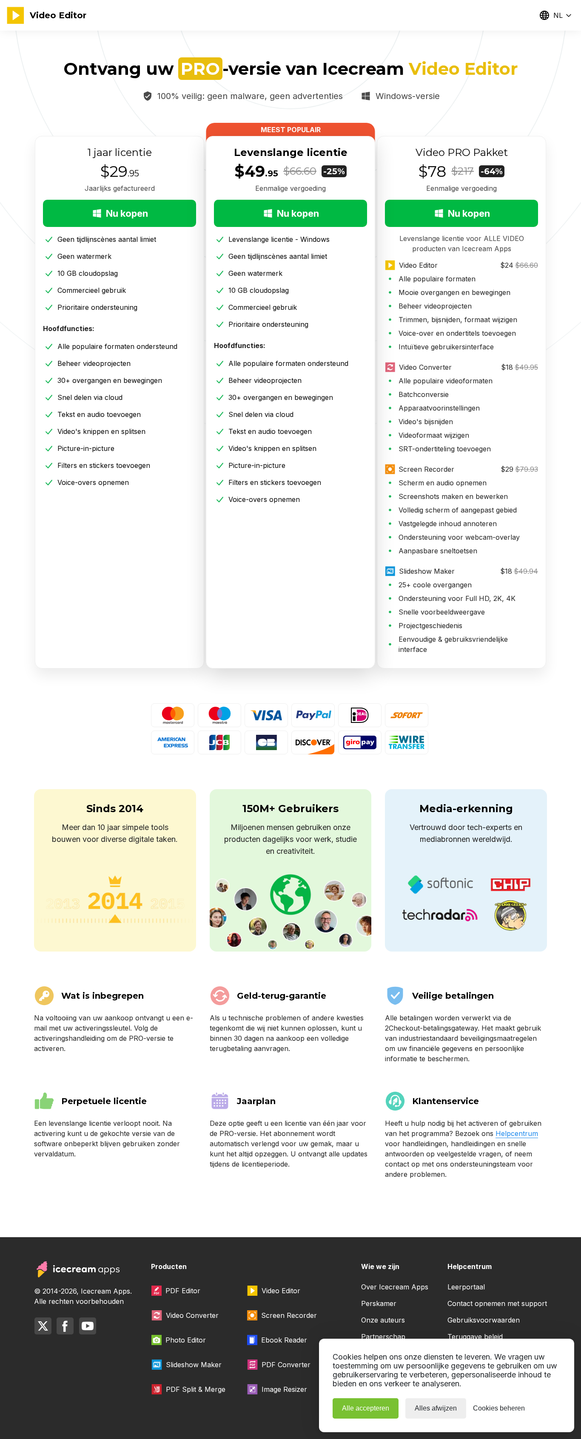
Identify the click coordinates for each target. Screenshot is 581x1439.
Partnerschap (383, 1336)
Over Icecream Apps (394, 1287)
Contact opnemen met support (497, 1303)
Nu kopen (127, 213)
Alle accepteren (365, 1408)
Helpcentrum (517, 1133)
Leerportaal (466, 1287)
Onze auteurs (383, 1320)
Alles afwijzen (436, 1408)
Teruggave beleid (475, 1336)
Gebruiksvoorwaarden (483, 1320)
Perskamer (378, 1303)
